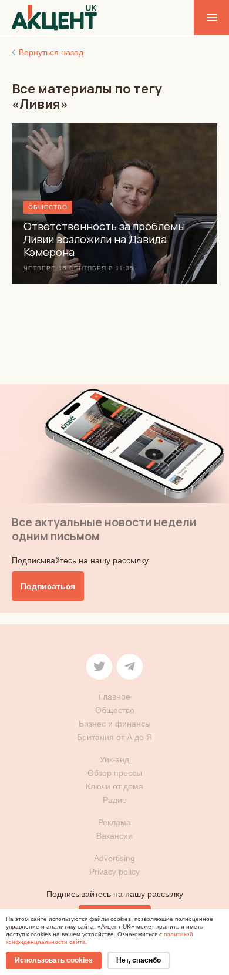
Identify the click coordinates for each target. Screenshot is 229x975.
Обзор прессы (114, 773)
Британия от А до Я (114, 737)
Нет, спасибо (138, 960)
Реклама (114, 822)
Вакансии (114, 835)
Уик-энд (114, 759)
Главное (114, 696)
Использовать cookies (54, 960)
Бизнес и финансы (115, 723)
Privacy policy (114, 871)
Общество (114, 710)
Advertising (114, 858)
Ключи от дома (114, 786)
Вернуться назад (51, 52)
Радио (115, 800)
